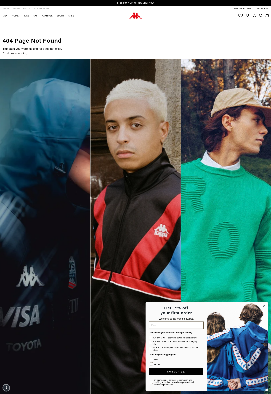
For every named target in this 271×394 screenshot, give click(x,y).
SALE (71, 15)
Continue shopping (15, 53)
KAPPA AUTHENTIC (22, 8)
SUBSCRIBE (176, 371)
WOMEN (15, 15)
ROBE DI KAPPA (41, 8)
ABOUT (250, 9)
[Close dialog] (264, 306)
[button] (6, 387)
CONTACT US (262, 9)
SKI (35, 15)
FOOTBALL (47, 15)
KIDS (26, 15)
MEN (5, 15)
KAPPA (6, 8)
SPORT (60, 15)
